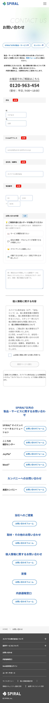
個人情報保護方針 (26, 681)
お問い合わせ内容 (12, 216)
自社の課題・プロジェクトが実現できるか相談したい (24, 241)
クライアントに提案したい (19, 249)
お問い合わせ (7, 652)
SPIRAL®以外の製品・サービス (16, 45)
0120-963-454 (24, 85)
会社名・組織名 (11, 162)
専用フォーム (31, 58)
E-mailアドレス (11, 138)
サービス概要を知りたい (18, 233)
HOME (5, 629)
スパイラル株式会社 (27, 375)
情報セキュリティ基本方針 (12, 686)
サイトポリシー (8, 681)
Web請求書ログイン (10, 666)
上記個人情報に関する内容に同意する (26, 355)
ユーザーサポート (9, 673)
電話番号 (9, 186)
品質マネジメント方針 (36, 686)
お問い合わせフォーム (35, 428)
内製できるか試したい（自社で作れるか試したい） (24, 256)
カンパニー (38, 45)
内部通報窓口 (7, 659)
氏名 (7, 100)
